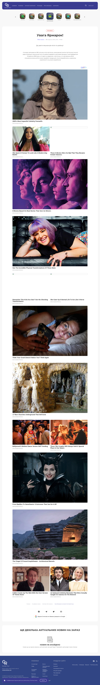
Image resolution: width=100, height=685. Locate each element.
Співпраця (81, 664)
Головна (28, 603)
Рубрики (20, 5)
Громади (39, 5)
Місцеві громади (57, 670)
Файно (43, 680)
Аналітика (44, 676)
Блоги (44, 664)
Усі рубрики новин (36, 603)
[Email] (61, 612)
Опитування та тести (58, 668)
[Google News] (94, 661)
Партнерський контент (46, 667)
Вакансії (87, 664)
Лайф (32, 666)
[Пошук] (86, 5)
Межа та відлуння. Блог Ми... (35, 677)
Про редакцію (56, 672)
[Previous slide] (15, 17)
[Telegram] (46, 612)
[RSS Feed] (97, 661)
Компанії (55, 666)
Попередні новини (34, 670)
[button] (39, 612)
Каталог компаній (30, 5)
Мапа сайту (75, 664)
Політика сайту (94, 664)
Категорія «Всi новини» (47, 603)
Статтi (43, 674)
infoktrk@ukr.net (6, 670)
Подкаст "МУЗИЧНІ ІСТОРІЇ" (45, 670)
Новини (14, 5)
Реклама (33, 674)
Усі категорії (34, 664)
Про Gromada (48, 5)
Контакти (56, 5)
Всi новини (50, 30)
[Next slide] (85, 17)
